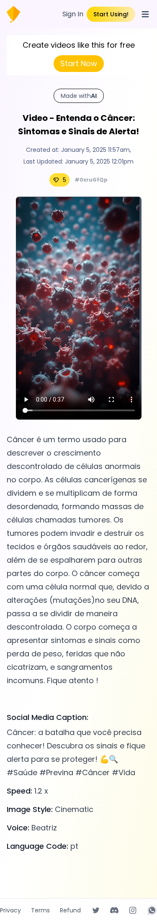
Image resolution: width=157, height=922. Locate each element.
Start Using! (111, 14)
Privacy (10, 910)
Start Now (78, 63)
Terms (40, 910)
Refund (70, 910)
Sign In (72, 14)
